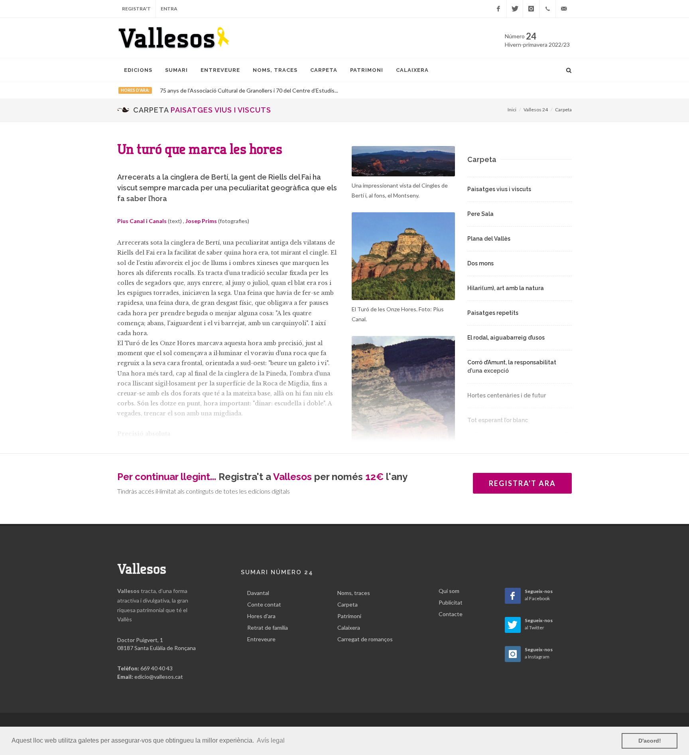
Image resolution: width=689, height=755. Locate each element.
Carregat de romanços (365, 639)
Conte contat (264, 604)
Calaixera (348, 627)
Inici (512, 110)
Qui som (449, 590)
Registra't (136, 9)
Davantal (258, 592)
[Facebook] (498, 9)
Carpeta (563, 110)
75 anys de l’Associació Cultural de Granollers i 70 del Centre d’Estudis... (249, 90)
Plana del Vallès (488, 238)
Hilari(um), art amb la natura (505, 288)
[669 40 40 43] (547, 9)
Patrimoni (349, 616)
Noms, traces (353, 592)
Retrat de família (267, 627)
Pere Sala (480, 214)
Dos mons (480, 263)
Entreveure (261, 639)
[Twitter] (515, 9)
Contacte (451, 614)
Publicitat (451, 602)
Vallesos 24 (536, 110)
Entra (169, 9)
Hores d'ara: (135, 90)
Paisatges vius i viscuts (499, 189)
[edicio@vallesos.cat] (564, 9)
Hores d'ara (261, 616)
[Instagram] (531, 9)
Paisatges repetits (492, 313)
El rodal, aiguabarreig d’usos (506, 337)
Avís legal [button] (271, 740)
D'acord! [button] (649, 740)
